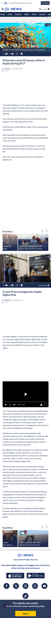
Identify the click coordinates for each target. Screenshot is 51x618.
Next (43, 231)
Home (3, 14)
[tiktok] (25, 596)
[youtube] (44, 586)
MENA (26, 14)
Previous (47, 231)
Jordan (10, 14)
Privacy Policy (39, 606)
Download (45, 3)
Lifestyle (42, 14)
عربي (44, 9)
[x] (16, 586)
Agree (25, 613)
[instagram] (25, 586)
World (34, 14)
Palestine (18, 14)
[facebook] (6, 586)
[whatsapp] (35, 586)
